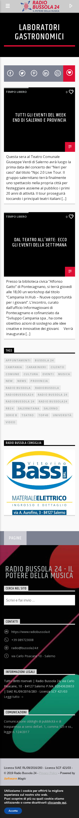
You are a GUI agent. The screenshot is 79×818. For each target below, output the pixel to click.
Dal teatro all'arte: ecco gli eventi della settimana (39, 242)
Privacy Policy (48, 773)
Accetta (13, 811)
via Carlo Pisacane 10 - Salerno (33, 656)
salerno (51, 408)
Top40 (43, 415)
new (9, 381)
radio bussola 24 (52, 395)
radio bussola (18, 388)
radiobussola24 (19, 395)
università (62, 415)
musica (64, 374)
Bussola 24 (44, 360)
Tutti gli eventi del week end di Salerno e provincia (39, 117)
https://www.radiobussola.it (30, 632)
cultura (31, 374)
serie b (11, 415)
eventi (48, 374)
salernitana (28, 408)
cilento (57, 367)
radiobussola (47, 388)
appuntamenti (18, 360)
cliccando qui (57, 803)
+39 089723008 (22, 640)
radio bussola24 (53, 401)
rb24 (9, 408)
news (21, 381)
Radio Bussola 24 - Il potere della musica (39, 572)
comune (12, 374)
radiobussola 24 (20, 401)
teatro (28, 415)
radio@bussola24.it (24, 648)
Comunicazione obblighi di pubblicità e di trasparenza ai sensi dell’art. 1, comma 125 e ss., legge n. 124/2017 (38, 726)
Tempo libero (16, 92)
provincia (39, 381)
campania (14, 367)
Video (10, 422)
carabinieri (36, 367)
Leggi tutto (12, 697)
